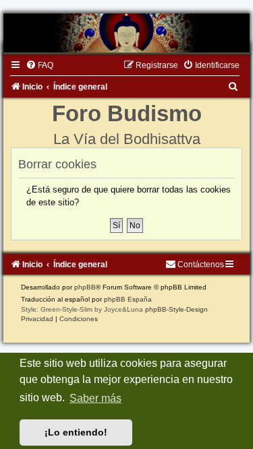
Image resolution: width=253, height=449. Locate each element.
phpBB (85, 287)
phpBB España (128, 299)
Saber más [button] (95, 398)
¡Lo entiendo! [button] (76, 432)
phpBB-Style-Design (176, 309)
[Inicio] (126, 33)
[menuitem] (39, 65)
